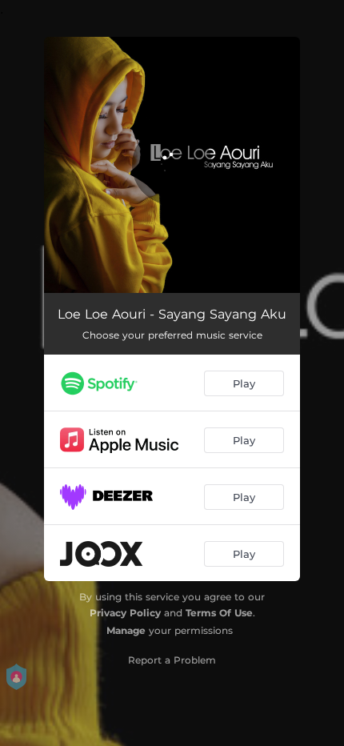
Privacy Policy (125, 613)
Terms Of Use (219, 613)
